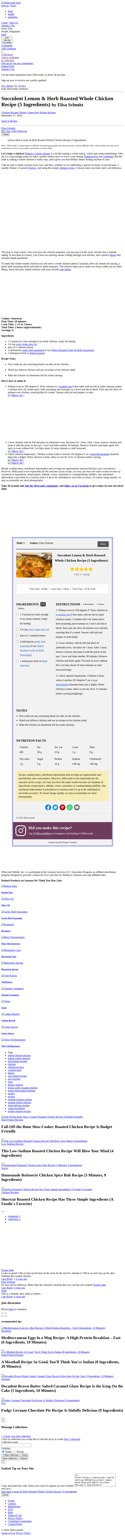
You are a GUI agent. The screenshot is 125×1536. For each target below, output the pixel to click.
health (11, 14)
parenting (12, 17)
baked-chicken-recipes (19, 1055)
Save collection (10, 1458)
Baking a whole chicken (37, 153)
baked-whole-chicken (19, 1058)
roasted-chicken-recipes (20, 1099)
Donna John (7, 1270)
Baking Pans (7, 892)
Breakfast (6, 1331)
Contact (12, 1503)
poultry (11, 1093)
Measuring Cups (8, 956)
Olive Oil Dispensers (10, 1046)
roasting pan (65, 386)
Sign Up (13, 22)
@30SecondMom (42, 833)
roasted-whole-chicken (19, 1102)
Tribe (4, 1290)
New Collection (72, 1439)
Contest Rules (15, 1524)
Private (20, 1451)
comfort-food (14, 1070)
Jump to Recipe (9, 121)
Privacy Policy (15, 1518)
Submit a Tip (7, 25)
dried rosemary (37, 353)
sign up (5, 5)
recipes (11, 1096)
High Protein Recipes (12, 1119)
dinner (113, 255)
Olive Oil (5, 905)
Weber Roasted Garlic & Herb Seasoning (72, 350)
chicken (32, 168)
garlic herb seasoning (33, 350)
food (10, 11)
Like (4, 1279)
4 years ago (21, 1279)
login (13, 5)
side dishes (65, 269)
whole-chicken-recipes (19, 1111)
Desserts (5, 1379)
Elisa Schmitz (8, 1282)
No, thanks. (20, 85)
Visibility (6, 1448)
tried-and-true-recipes (19, 1105)
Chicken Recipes (10, 112)
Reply (10, 1279)
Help (10, 1512)
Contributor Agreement (20, 1521)
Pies (3, 1403)
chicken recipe (67, 168)
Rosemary (6, 931)
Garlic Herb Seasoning (11, 918)
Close (24, 1455)
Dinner (23, 112)
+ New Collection (11, 1455)
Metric (21, 608)
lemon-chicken (15, 1084)
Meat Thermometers (10, 943)
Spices (4, 1168)
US (43, 604)
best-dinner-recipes (17, 1061)
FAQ (10, 1509)
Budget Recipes (48, 112)
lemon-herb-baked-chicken (21, 1090)
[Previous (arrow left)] (2, 1316)
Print (103, 544)
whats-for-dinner (16, 1108)
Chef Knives (6, 982)
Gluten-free (33, 112)
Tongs (4, 1007)
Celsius (100, 604)
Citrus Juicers (7, 1033)
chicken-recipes (16, 1067)
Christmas (108, 156)
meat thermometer (100, 454)
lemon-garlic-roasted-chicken (23, 1087)
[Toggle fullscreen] (6, 1313)
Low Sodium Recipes (12, 1144)
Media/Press (14, 1506)
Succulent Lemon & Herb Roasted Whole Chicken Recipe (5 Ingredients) (39, 1491)
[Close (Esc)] (2, 1313)
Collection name (9, 1442)
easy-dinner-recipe (17, 1076)
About (11, 1500)
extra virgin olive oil (26, 344)
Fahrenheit (88, 604)
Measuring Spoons (9, 969)
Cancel (23, 1458)
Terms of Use (15, 1515)
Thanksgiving (91, 156)
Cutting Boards (8, 1020)
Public (9, 1451)
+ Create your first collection (16, 1436)
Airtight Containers (10, 995)
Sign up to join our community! (17, 63)
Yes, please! (7, 85)
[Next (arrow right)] (6, 1316)
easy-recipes (14, 1079)
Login (4, 22)
